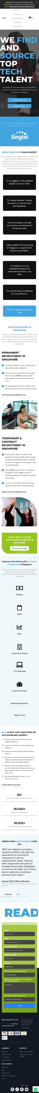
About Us (16, 10)
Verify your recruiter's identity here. (22, 6)
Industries (17, 14)
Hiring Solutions (17, 18)
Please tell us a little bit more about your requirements (17, 980)
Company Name (10, 955)
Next (18, 894)
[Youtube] (26, 1089)
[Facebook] (12, 1089)
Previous (8, 894)
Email (6, 938)
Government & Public (20, 653)
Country (7, 963)
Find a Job (17, 22)
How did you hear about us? (15, 996)
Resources (17, 26)
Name (6, 930)
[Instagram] (17, 1089)
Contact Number (11, 947)
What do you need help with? (15, 971)
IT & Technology (19, 671)
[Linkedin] (22, 1089)
